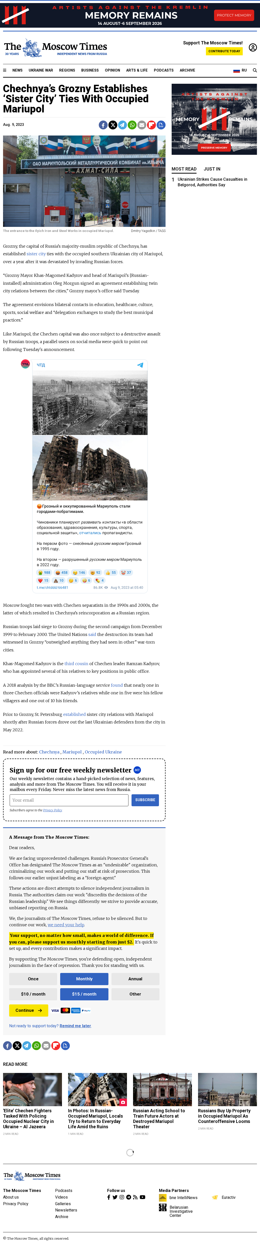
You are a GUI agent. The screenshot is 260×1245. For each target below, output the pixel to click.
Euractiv (229, 1197)
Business (90, 70)
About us (11, 1197)
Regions (67, 70)
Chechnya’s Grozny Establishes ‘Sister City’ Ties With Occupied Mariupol (76, 99)
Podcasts (164, 70)
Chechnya (49, 751)
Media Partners (174, 1190)
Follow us (116, 1190)
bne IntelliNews (184, 1197)
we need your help (66, 924)
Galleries (63, 1203)
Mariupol (72, 751)
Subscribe (145, 800)
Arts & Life (137, 70)
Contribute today (224, 51)
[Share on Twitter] (112, 125)
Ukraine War (41, 70)
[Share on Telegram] (122, 125)
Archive (187, 70)
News (17, 70)
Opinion (112, 70)
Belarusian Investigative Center (181, 1211)
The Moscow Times (22, 1190)
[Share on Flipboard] (151, 125)
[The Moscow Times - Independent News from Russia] (55, 48)
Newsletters (66, 1210)
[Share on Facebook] (103, 125)
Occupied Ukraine (103, 751)
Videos (61, 1197)
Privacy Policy (52, 810)
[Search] (255, 70)
